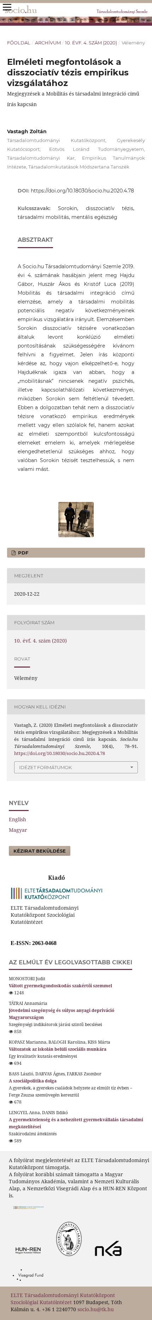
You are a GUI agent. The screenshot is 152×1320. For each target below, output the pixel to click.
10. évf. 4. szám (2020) (91, 42)
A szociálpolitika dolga (33, 1081)
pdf (22, 552)
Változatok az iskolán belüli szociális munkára (57, 1049)
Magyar (18, 830)
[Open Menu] (7, 7)
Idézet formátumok (45, 767)
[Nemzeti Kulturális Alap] (110, 1258)
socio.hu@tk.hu (95, 1309)
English (17, 819)
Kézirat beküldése (39, 851)
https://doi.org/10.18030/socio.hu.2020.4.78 (82, 191)
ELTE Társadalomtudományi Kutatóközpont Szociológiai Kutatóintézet (63, 1299)
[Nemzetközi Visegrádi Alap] (30, 1282)
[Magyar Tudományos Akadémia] (49, 1258)
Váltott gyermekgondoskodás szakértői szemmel (60, 986)
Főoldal (18, 42)
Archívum (48, 42)
